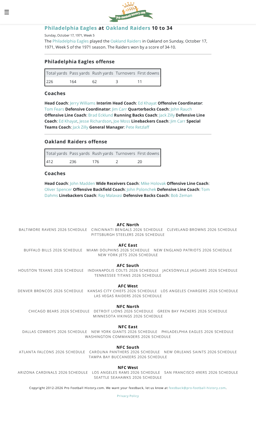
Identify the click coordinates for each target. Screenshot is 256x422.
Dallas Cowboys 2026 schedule (54, 331)
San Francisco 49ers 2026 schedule (201, 372)
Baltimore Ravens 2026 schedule (53, 229)
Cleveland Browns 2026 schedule (202, 229)
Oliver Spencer (58, 189)
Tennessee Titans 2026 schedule (128, 275)
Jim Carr (119, 109)
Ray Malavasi (110, 195)
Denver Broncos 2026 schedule (51, 290)
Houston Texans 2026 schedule (51, 270)
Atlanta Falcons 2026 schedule (52, 351)
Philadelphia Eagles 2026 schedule (198, 331)
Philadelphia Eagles (70, 28)
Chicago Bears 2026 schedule (59, 311)
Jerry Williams (83, 103)
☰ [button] (7, 12)
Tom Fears (54, 109)
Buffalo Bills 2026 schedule (53, 250)
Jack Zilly (167, 115)
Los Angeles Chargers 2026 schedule (199, 290)
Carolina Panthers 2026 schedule (124, 351)
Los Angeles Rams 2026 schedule (126, 372)
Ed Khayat (147, 103)
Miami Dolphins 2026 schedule (118, 250)
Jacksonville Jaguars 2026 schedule (200, 270)
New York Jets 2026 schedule (128, 254)
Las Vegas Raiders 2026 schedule (128, 295)
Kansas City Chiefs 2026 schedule (122, 290)
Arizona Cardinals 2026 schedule (53, 372)
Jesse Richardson (96, 121)
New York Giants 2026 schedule (124, 331)
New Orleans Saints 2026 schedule (200, 351)
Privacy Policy (128, 396)
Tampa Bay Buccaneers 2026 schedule (128, 356)
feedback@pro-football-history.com (197, 388)
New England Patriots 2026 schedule (193, 250)
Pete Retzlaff (137, 127)
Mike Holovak (153, 183)
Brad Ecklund (100, 115)
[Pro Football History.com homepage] (130, 11)
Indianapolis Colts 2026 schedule (123, 270)
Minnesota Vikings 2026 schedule (128, 316)
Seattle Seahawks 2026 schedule (128, 377)
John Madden (82, 183)
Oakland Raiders (128, 28)
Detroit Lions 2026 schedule (124, 311)
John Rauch (181, 109)
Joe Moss (122, 121)
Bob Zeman (181, 195)
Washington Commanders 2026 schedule (128, 336)
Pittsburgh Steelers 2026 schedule (128, 234)
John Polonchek (141, 189)
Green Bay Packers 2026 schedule (193, 311)
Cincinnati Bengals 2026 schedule (127, 229)
